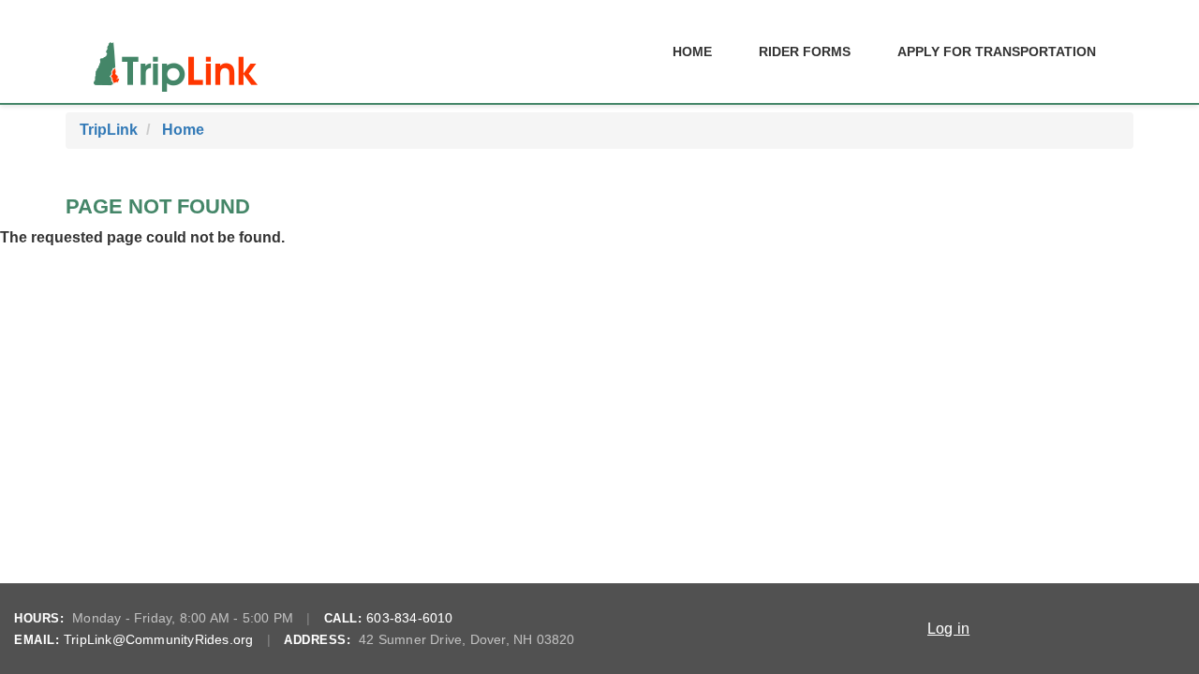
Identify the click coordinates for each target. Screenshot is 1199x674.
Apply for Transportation (996, 51)
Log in (948, 629)
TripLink (109, 130)
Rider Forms (805, 51)
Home (692, 51)
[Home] (176, 51)
